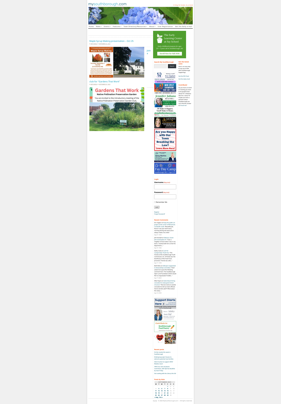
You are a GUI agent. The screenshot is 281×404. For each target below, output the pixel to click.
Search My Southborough (164, 62)
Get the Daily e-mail (183, 26)
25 (156, 395)
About (151, 26)
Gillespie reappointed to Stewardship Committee (165, 267)
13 (162, 391)
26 (159, 395)
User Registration (165, 26)
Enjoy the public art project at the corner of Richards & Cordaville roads (164, 225)
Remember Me (161, 202)
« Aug (156, 397)
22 (167, 393)
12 (159, 391)
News (98, 26)
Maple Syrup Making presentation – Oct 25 (111, 41)
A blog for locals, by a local (183, 5)
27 (162, 395)
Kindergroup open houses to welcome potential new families (163, 358)
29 (167, 395)
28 (165, 395)
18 (156, 393)
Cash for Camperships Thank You (161, 252)
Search (172, 66)
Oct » (161, 397)
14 (165, 391)
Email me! (184, 105)
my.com (107, 4)
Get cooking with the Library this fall (165, 373)
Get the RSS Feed (183, 76)
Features (116, 26)
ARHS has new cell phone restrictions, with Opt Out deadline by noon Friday (164, 369)
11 (156, 391)
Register (156, 212)
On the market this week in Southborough (162, 353)
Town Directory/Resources (135, 26)
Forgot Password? (159, 214)
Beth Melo (94, 44)
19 (159, 393)
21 (165, 393)
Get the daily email (184, 79)
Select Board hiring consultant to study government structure (164, 283)
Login (156, 207)
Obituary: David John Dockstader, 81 (163, 239)
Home (91, 26)
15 (167, 391)
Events (107, 26)
